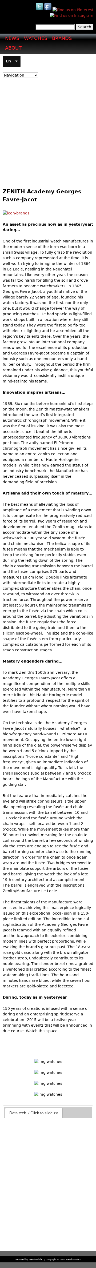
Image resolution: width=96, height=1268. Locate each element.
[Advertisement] (48, 131)
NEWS (12, 38)
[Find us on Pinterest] (73, 10)
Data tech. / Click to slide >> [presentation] (33, 1113)
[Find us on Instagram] (71, 15)
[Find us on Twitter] (39, 10)
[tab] (34, 1113)
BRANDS (62, 38)
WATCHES (35, 38)
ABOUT (13, 48)
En (8, 61)
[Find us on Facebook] (48, 10)
